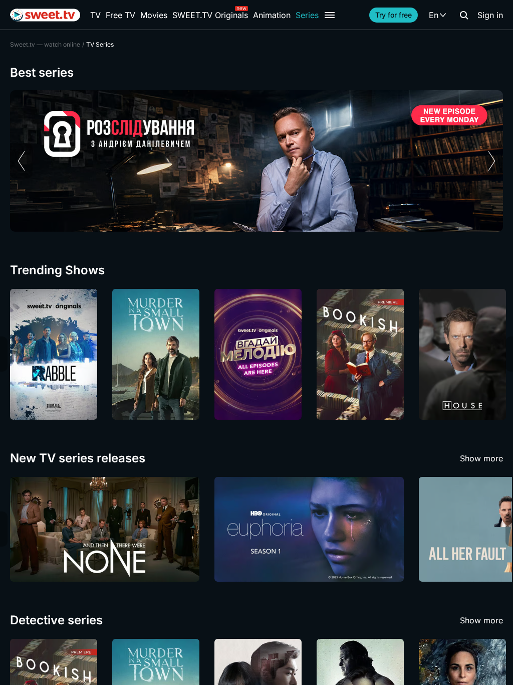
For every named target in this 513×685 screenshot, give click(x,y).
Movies (153, 15)
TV (95, 15)
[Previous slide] (21, 161)
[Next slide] (491, 161)
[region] (256, 161)
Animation (272, 15)
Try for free (393, 15)
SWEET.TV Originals (210, 15)
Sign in (490, 15)
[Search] (464, 15)
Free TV (120, 15)
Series (307, 15)
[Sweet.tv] (45, 15)
